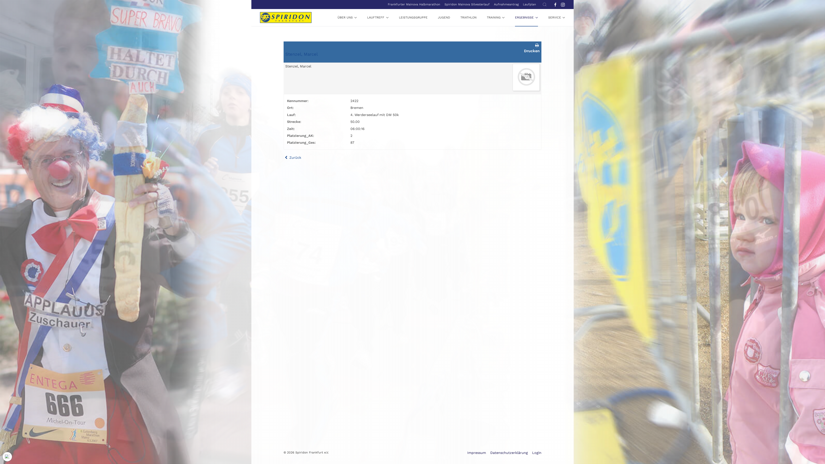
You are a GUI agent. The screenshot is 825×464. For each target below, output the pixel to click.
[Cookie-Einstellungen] (7, 456)
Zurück (294, 158)
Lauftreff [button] (375, 17)
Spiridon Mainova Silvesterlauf (467, 4)
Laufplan (529, 4)
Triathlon (468, 17)
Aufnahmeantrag (506, 4)
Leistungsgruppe (413, 17)
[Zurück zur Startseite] (286, 17)
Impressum (476, 453)
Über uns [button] (345, 17)
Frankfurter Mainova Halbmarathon (414, 4)
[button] (544, 4)
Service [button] (554, 17)
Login (536, 453)
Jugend (444, 17)
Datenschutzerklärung (509, 453)
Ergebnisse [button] (524, 17)
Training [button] (494, 17)
